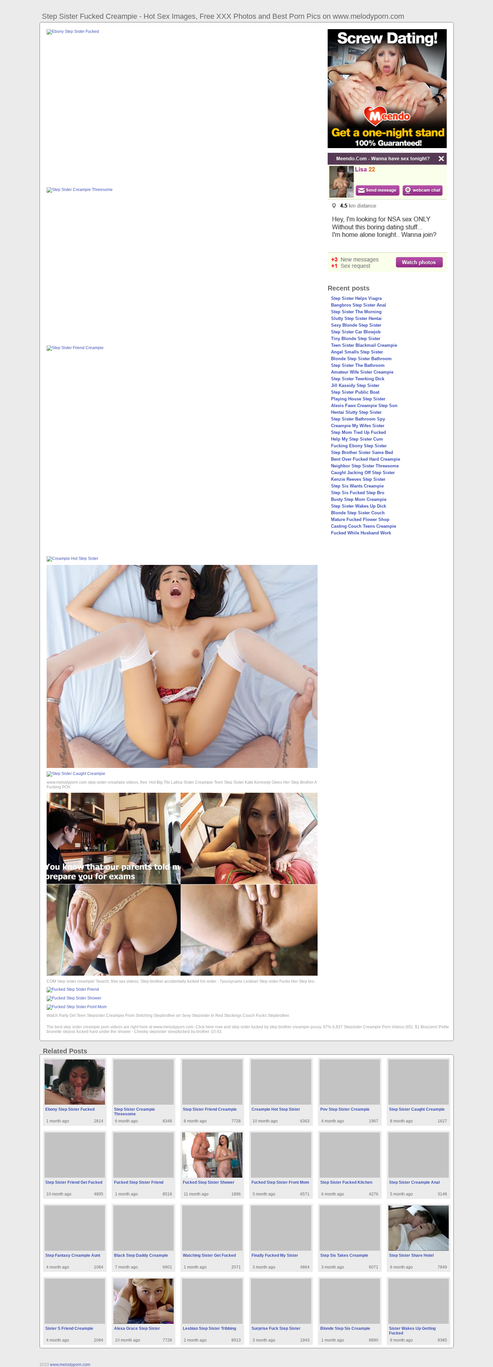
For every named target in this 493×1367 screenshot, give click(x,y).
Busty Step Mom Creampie (358, 499)
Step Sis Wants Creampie (357, 486)
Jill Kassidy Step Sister (355, 385)
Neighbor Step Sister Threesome (365, 465)
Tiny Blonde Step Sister (355, 338)
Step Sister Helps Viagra (356, 298)
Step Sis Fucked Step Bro (357, 492)
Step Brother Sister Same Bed (362, 452)
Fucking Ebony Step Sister (359, 445)
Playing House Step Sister (358, 398)
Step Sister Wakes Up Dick (358, 506)
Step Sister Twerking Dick (357, 378)
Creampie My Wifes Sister (357, 425)
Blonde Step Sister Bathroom (361, 358)
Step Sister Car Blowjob (356, 331)
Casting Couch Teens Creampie (363, 526)
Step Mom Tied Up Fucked (358, 432)
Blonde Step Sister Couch (358, 512)
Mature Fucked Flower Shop (360, 519)
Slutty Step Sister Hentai (356, 318)
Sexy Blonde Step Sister (356, 325)
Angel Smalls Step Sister (357, 351)
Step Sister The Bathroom (358, 365)
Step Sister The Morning (356, 311)
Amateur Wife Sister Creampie (362, 372)
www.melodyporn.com (70, 1364)
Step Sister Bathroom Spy (358, 418)
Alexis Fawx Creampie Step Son (364, 405)
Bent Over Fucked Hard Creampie (365, 459)
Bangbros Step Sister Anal (358, 305)
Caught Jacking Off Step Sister (363, 472)
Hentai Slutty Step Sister (356, 412)
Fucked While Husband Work (361, 532)
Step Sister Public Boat (355, 392)
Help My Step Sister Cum (357, 439)
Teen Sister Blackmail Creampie (364, 345)
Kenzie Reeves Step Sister (358, 479)
